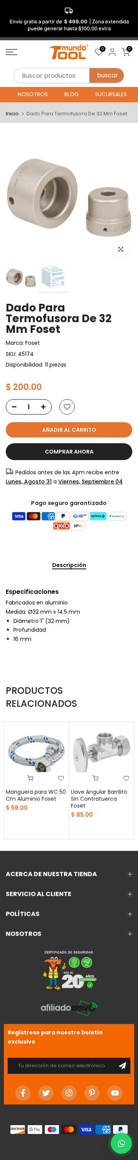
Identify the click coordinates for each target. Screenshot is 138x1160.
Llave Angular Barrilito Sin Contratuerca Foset (99, 798)
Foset (32, 343)
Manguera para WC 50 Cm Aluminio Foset (36, 795)
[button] (121, 1143)
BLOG (71, 94)
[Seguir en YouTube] (115, 1093)
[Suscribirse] (122, 1065)
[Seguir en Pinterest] (92, 1093)
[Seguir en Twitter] (46, 1093)
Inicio (12, 113)
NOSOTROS (33, 94)
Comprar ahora (69, 451)
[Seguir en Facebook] (23, 1093)
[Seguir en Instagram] (69, 1093)
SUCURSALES (111, 94)
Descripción (69, 565)
